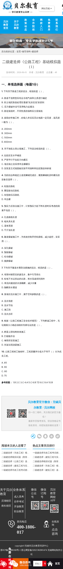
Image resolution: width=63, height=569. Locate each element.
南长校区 (6, 505)
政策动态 (25, 25)
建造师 (35, 51)
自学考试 (19, 501)
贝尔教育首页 (5, 24)
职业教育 (19, 511)
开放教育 (19, 506)
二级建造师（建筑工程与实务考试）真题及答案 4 (16, 466)
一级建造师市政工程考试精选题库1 (16, 470)
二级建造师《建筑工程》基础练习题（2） (47, 470)
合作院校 (33, 25)
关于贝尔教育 (16, 24)
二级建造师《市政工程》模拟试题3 (16, 453)
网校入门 (41, 25)
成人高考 (19, 496)
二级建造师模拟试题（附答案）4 (16, 457)
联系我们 (57, 25)
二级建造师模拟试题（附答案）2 (47, 461)
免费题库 (49, 25)
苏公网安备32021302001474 (34, 550)
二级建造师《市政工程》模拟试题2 (47, 466)
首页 (19, 51)
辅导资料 (26, 51)
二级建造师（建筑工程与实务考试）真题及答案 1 (47, 457)
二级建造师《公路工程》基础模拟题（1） (16, 461)
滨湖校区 (6, 500)
